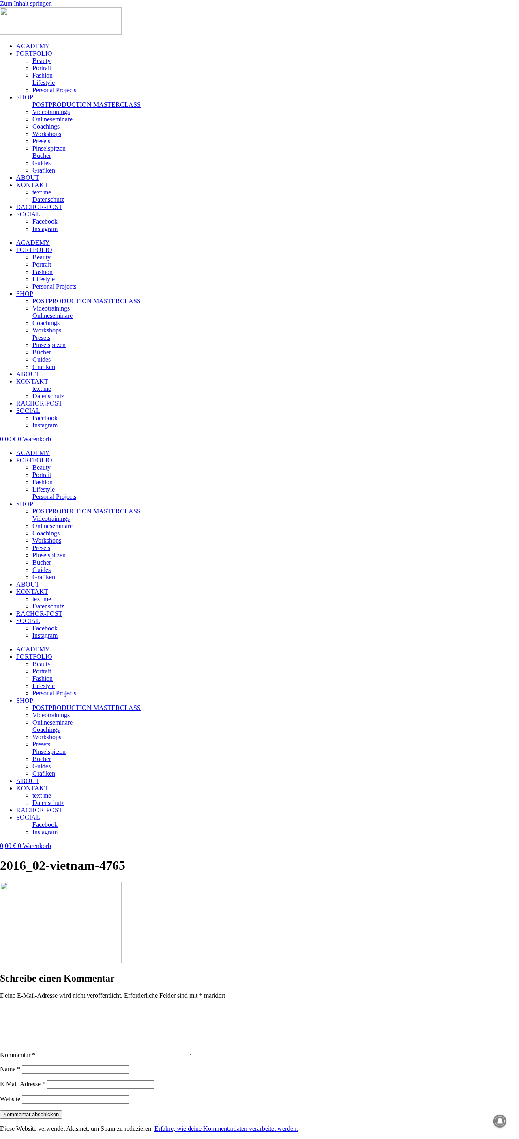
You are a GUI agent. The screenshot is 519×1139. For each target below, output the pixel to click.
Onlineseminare (52, 119)
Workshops (46, 133)
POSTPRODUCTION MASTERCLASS (86, 104)
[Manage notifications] (499, 1121)
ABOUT (27, 177)
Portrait (41, 68)
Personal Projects (54, 89)
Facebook (45, 221)
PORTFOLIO (34, 53)
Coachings (46, 126)
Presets (41, 141)
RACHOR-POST (39, 206)
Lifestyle (43, 82)
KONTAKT (32, 184)
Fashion (42, 75)
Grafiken (43, 170)
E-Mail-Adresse (22, 1084)
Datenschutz (48, 199)
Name (10, 1069)
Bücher (41, 155)
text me (41, 192)
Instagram (45, 228)
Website (10, 1099)
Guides (41, 163)
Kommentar (17, 1054)
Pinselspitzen (49, 148)
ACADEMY (33, 46)
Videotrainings (51, 111)
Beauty (41, 60)
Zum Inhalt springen (26, 3)
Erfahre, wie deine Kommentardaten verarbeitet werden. (226, 1128)
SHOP (24, 97)
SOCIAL (28, 214)
